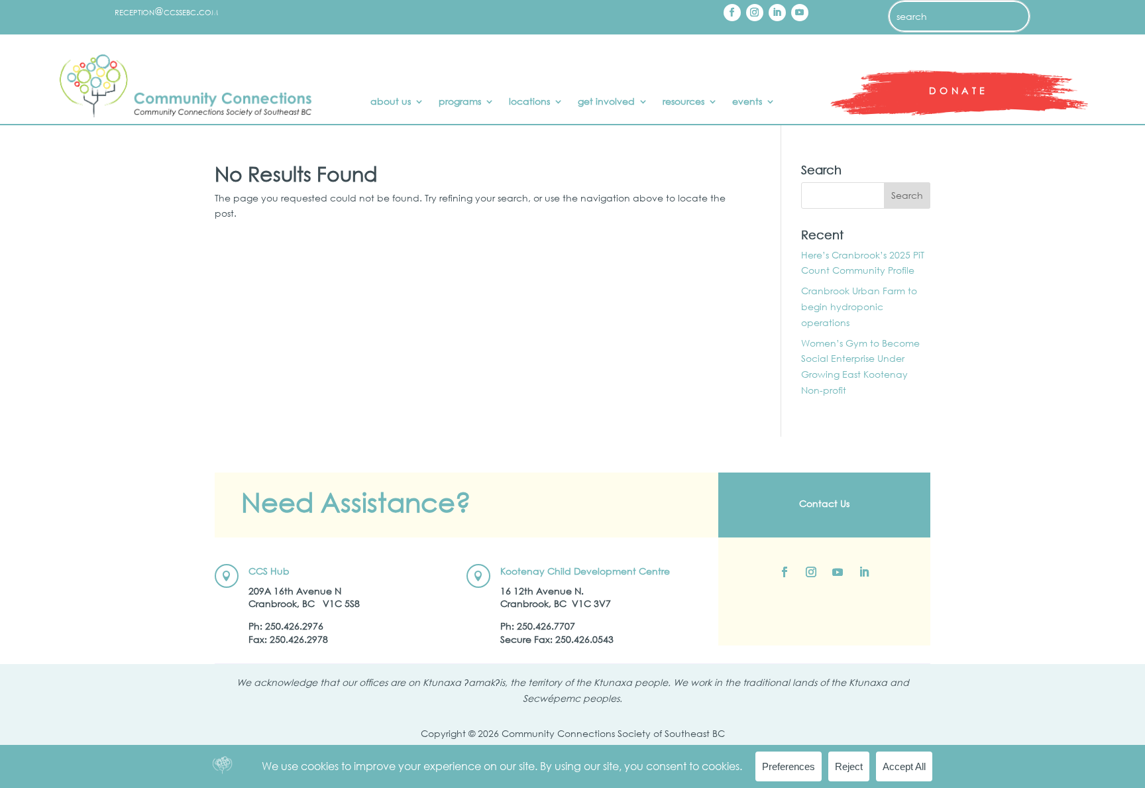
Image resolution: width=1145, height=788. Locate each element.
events (747, 102)
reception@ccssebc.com (166, 11)
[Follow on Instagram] (754, 12)
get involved (606, 102)
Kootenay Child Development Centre (585, 571)
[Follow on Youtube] (799, 12)
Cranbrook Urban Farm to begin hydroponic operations (859, 306)
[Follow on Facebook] (732, 12)
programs (460, 102)
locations (529, 102)
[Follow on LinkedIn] (777, 12)
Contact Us (824, 503)
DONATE (959, 90)
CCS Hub (269, 571)
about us (390, 102)
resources (683, 102)
